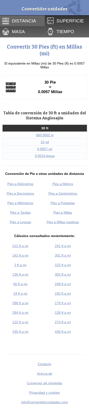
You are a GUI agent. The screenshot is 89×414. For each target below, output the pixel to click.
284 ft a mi (20, 312)
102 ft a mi (63, 265)
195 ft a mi (20, 331)
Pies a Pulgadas (63, 203)
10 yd (45, 142)
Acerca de (44, 373)
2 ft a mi (20, 265)
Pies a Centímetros (62, 193)
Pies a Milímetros (20, 203)
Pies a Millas (62, 212)
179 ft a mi (63, 303)
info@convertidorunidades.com (44, 402)
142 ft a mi (20, 255)
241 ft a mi (63, 246)
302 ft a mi (63, 274)
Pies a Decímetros (20, 193)
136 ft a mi (20, 274)
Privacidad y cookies (44, 392)
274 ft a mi (63, 322)
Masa (18, 31)
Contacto (44, 364)
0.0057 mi (44, 149)
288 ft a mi (20, 303)
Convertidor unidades (44, 9)
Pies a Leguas (20, 222)
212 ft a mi (20, 246)
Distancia (24, 20)
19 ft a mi (20, 293)
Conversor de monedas (44, 383)
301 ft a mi (63, 255)
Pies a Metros (62, 184)
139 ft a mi (63, 312)
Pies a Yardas (20, 212)
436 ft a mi (63, 331)
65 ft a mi (20, 284)
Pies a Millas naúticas (63, 222)
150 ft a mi (63, 293)
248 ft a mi (63, 284)
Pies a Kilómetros (20, 184)
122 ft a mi (20, 322)
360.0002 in (45, 135)
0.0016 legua (45, 156)
